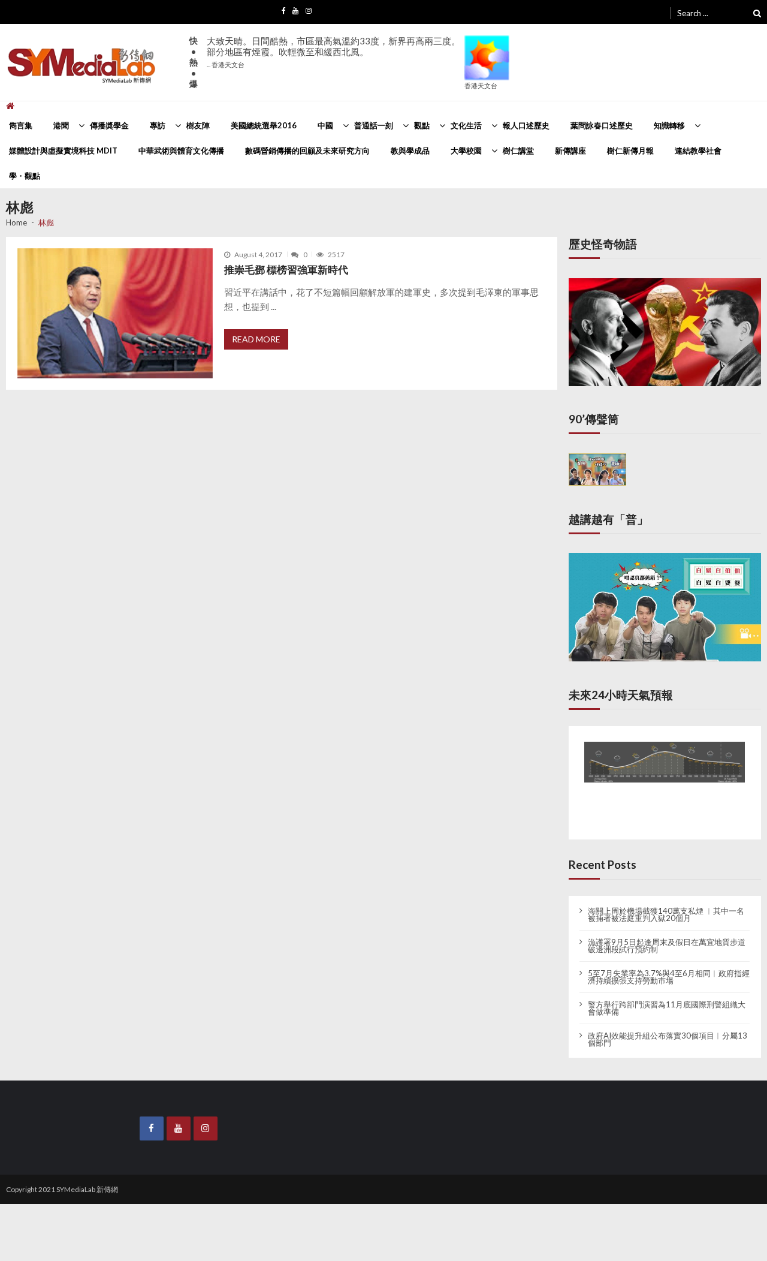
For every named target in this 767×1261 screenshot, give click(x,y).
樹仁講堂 (518, 150)
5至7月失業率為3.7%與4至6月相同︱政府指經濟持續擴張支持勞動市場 (669, 967)
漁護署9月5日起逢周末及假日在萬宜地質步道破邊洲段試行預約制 (666, 936)
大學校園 (466, 150)
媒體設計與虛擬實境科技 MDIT (63, 150)
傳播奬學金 (109, 125)
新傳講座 (570, 150)
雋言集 (20, 125)
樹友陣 (198, 125)
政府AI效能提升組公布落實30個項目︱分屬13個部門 (667, 1029)
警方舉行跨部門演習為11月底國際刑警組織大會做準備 (666, 998)
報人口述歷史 (526, 125)
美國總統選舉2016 (264, 125)
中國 (325, 125)
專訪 (157, 125)
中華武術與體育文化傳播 (181, 150)
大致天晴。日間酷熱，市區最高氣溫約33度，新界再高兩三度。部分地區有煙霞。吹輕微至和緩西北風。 (333, 51)
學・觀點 (24, 175)
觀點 (422, 125)
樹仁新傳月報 (630, 150)
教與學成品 (410, 150)
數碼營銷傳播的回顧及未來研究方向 (307, 150)
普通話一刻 (373, 125)
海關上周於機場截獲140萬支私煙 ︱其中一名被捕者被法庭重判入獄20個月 (666, 905)
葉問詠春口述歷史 (601, 125)
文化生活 (466, 125)
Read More (256, 339)
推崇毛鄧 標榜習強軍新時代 (286, 269)
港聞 (61, 125)
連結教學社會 (698, 150)
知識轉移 (669, 125)
